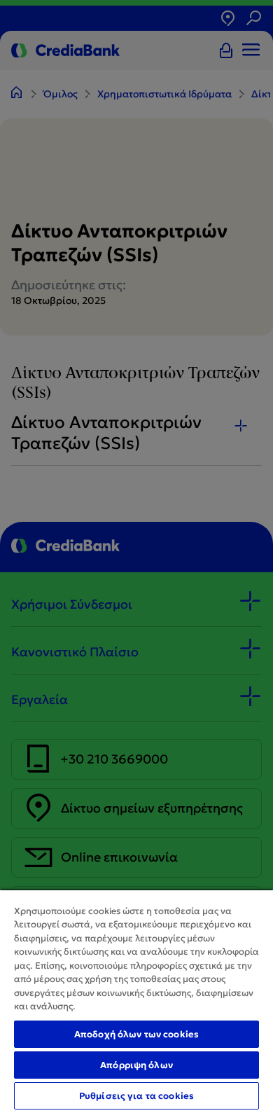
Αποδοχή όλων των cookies (136, 1034)
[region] (136, 1001)
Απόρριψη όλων (136, 1065)
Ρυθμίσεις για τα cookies (136, 1096)
